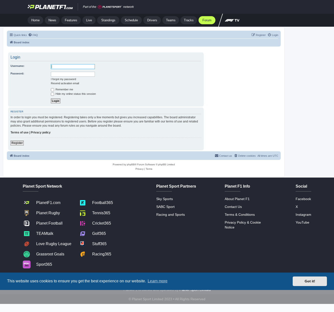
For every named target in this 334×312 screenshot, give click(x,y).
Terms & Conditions (240, 214)
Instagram (303, 214)
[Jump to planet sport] (110, 7)
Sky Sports (164, 199)
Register (17, 143)
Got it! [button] (310, 281)
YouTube (302, 222)
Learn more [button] (157, 281)
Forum (207, 20)
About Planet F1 (237, 199)
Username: (17, 65)
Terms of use (20, 132)
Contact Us (233, 207)
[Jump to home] (50, 7)
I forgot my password (63, 79)
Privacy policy (41, 132)
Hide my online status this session (75, 93)
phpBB (131, 164)
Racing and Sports (170, 214)
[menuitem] (33, 35)
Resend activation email (65, 83)
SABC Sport (165, 207)
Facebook (303, 199)
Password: (17, 73)
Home (35, 20)
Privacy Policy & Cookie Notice (243, 224)
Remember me (64, 89)
